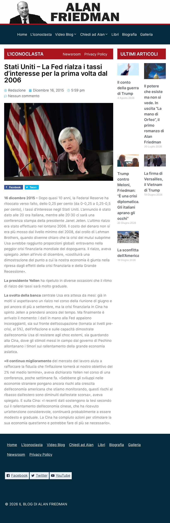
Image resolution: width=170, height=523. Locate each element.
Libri (115, 34)
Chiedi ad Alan (81, 445)
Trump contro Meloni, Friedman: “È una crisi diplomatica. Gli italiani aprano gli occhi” (128, 196)
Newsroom (72, 54)
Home (22, 34)
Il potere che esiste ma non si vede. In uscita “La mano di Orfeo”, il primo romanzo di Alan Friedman (154, 114)
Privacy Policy (95, 54)
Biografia (129, 34)
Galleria (146, 34)
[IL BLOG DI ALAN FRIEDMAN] (85, 12)
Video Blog (56, 445)
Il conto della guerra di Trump (128, 88)
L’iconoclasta (41, 34)
